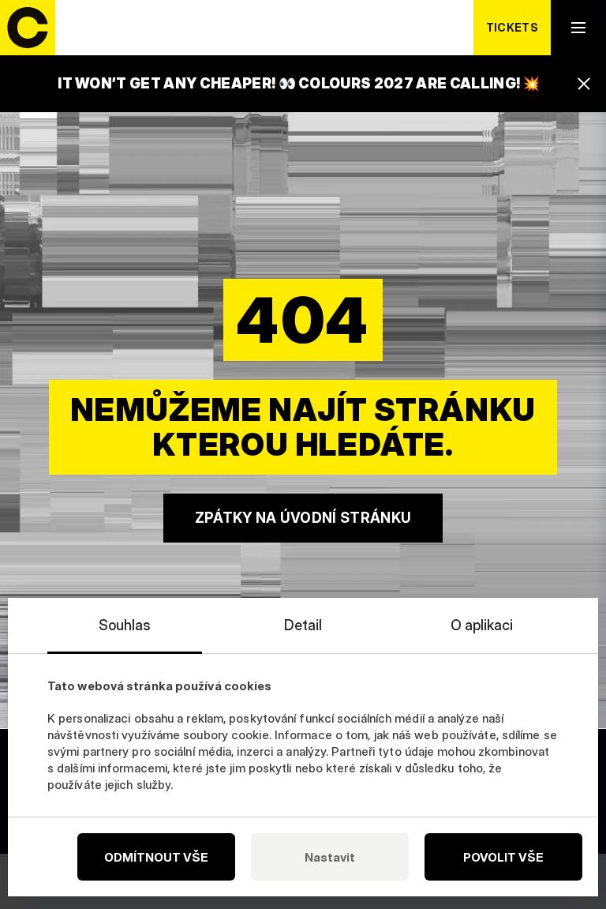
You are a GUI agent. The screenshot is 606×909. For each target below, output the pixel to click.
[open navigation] (578, 27)
